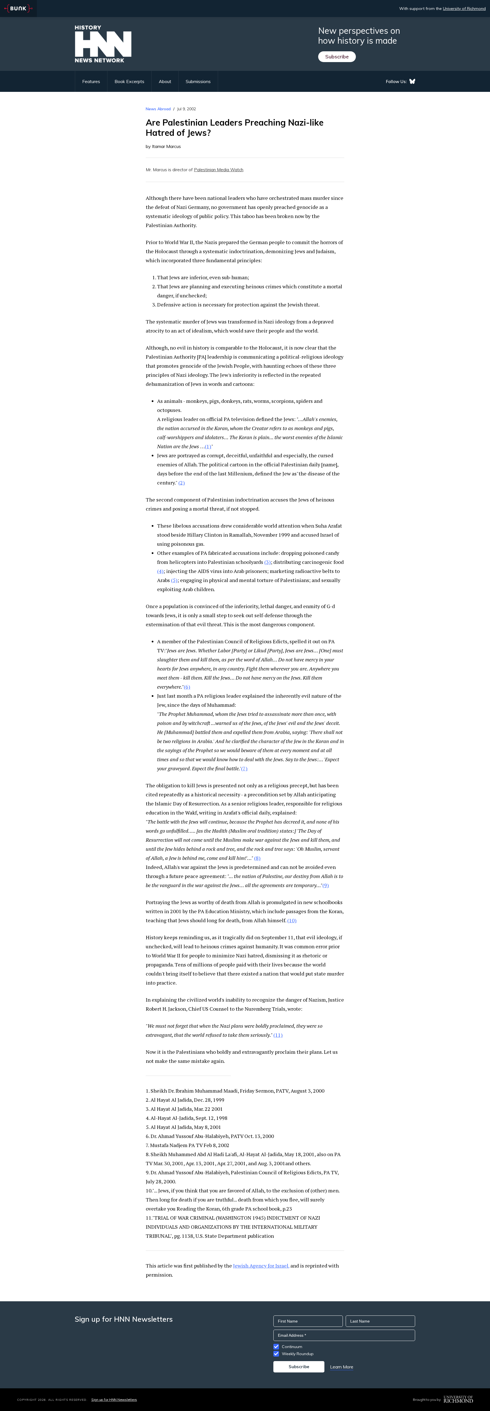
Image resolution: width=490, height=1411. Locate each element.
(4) (160, 571)
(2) (181, 482)
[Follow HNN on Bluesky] (412, 81)
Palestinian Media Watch (218, 169)
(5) (174, 580)
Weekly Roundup (298, 1353)
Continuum (292, 1346)
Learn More (341, 1367)
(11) (278, 1034)
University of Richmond (464, 8)
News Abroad (158, 108)
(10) (292, 920)
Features (91, 81)
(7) (244, 768)
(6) (187, 686)
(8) (257, 857)
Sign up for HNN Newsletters (114, 1399)
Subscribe (337, 56)
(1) (208, 446)
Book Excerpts (129, 81)
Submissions (198, 81)
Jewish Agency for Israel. (261, 1265)
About (165, 81)
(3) (267, 562)
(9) (325, 885)
